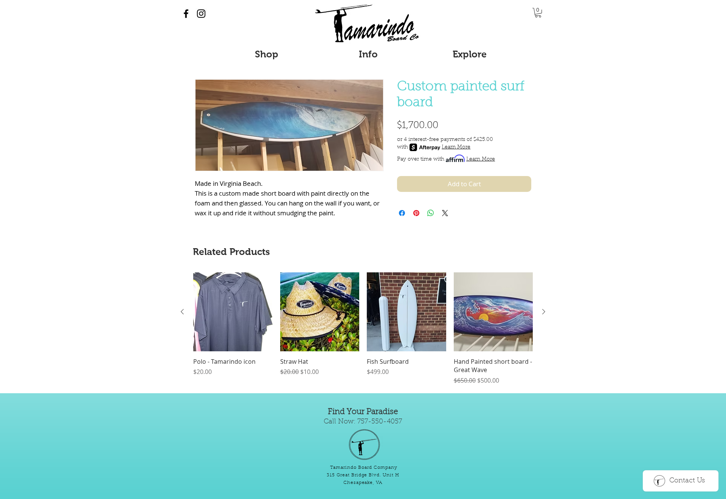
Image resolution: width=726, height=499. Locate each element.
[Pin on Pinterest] (416, 213)
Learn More (456, 147)
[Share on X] (445, 213)
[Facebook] (186, 13)
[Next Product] (543, 311)
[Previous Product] (182, 311)
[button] (538, 12)
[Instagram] (201, 13)
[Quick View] (233, 312)
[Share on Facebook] (401, 213)
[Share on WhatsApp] (430, 213)
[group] (363, 328)
